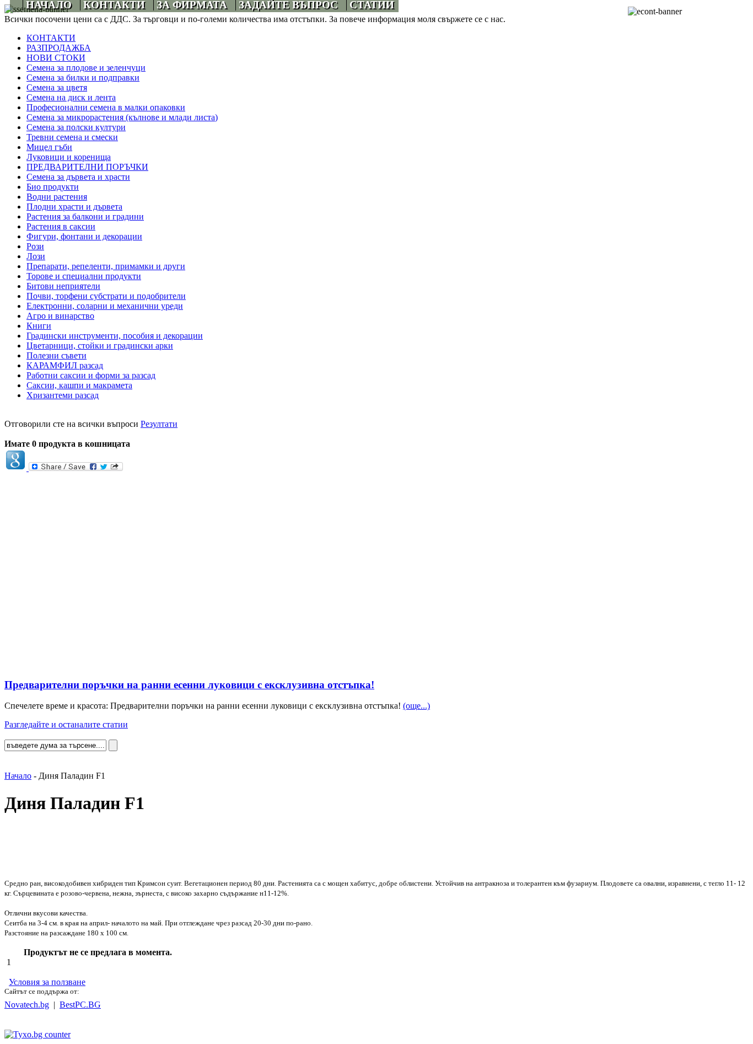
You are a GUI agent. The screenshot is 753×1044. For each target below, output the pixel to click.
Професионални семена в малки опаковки (105, 107)
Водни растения (56, 196)
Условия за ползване (47, 982)
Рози (35, 246)
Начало (17, 775)
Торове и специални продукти (83, 276)
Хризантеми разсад (62, 395)
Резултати (159, 424)
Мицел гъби (49, 147)
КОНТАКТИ (51, 37)
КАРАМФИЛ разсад (64, 365)
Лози (35, 256)
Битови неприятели (63, 286)
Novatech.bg (26, 1004)
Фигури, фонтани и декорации (84, 236)
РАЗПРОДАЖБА (58, 47)
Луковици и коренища (68, 157)
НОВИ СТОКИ (55, 57)
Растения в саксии (60, 226)
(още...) (416, 705)
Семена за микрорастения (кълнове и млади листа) (122, 117)
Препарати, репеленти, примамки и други (105, 266)
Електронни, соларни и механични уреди (104, 305)
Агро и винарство (60, 315)
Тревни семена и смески (72, 137)
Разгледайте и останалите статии (66, 724)
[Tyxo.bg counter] (37, 1034)
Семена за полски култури (76, 127)
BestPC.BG (80, 1004)
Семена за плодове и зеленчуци (86, 67)
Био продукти (52, 186)
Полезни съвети (56, 355)
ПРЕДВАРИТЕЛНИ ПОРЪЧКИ (87, 167)
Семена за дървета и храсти (78, 176)
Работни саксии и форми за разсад (90, 375)
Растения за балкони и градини (85, 216)
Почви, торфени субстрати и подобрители (106, 296)
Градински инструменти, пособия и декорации (114, 335)
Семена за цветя (56, 87)
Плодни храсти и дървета (74, 206)
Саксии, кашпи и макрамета (79, 385)
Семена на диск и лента (71, 97)
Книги (38, 325)
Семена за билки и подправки (82, 77)
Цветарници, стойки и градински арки (99, 345)
